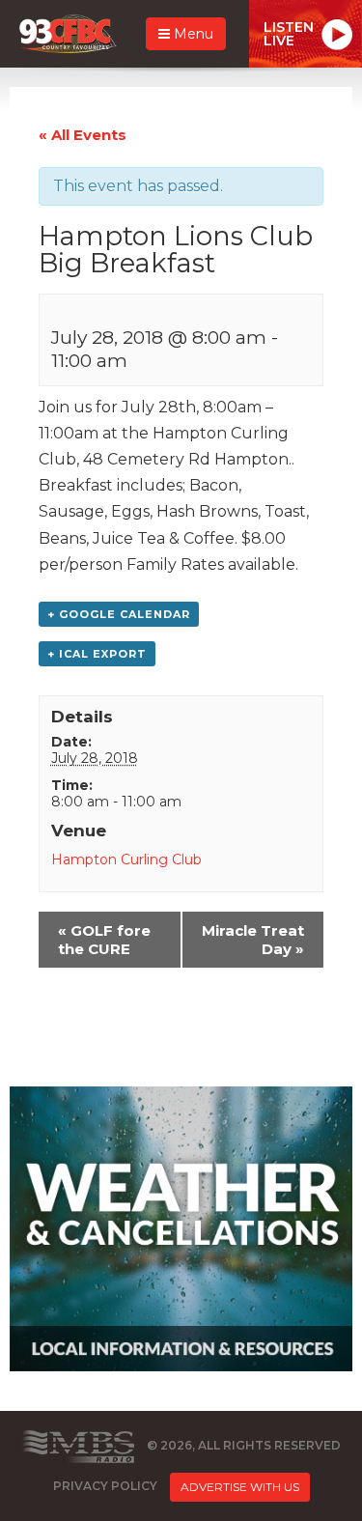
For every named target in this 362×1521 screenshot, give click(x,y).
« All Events (82, 135)
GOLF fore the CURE (104, 939)
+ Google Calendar (118, 614)
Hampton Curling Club (126, 859)
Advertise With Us (240, 1486)
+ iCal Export (97, 654)
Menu (191, 33)
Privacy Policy (105, 1486)
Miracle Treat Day (253, 939)
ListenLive (289, 33)
